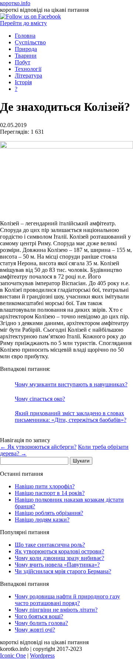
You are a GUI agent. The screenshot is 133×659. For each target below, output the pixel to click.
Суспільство (30, 42)
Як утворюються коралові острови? (59, 551)
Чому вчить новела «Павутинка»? (57, 564)
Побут (22, 62)
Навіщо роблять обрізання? (49, 513)
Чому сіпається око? (40, 399)
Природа (26, 49)
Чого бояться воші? (39, 616)
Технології (28, 69)
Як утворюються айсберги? (38, 447)
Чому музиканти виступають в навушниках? (71, 384)
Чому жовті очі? (35, 629)
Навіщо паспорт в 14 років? (50, 493)
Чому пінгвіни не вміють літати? (56, 610)
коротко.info (15, 3)
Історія (23, 82)
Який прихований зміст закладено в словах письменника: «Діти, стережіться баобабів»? (70, 416)
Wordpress (42, 655)
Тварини (26, 55)
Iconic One (13, 655)
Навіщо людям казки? (42, 519)
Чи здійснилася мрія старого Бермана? (63, 571)
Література (28, 75)
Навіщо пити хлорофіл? (45, 486)
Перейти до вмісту (23, 23)
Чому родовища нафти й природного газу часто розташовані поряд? (67, 599)
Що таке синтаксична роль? (50, 545)
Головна (25, 36)
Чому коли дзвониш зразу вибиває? (59, 558)
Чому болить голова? (41, 623)
